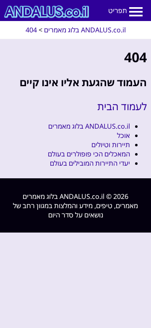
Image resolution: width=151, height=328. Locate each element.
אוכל (123, 135)
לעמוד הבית (122, 106)
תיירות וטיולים (110, 144)
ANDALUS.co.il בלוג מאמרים (89, 126)
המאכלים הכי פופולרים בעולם (89, 154)
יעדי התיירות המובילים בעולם (90, 163)
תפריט (117, 10)
